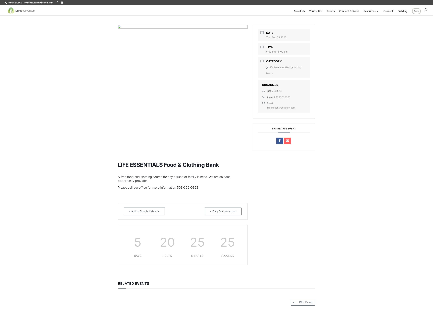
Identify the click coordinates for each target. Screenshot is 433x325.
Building (402, 11)
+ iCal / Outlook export (223, 211)
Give (416, 11)
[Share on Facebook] (279, 141)
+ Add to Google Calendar (144, 211)
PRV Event (306, 302)
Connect (388, 11)
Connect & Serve (349, 11)
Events (331, 11)
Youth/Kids (315, 11)
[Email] (287, 141)
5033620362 (283, 97)
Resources (369, 11)
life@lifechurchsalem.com (281, 107)
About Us (299, 11)
